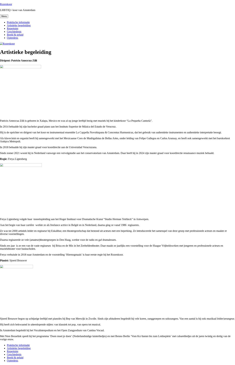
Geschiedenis (14, 31)
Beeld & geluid (15, 34)
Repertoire (12, 28)
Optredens (12, 37)
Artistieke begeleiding (19, 25)
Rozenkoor (6, 4)
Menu (4, 16)
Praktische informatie (18, 22)
